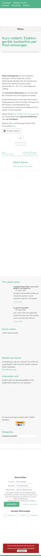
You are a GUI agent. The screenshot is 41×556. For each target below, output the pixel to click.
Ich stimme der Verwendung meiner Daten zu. (22, 501)
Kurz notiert (27, 154)
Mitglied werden (20, 3)
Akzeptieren (22, 551)
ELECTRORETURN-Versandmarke (26, 114)
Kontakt (26, 5)
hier (14, 126)
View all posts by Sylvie (24, 166)
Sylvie (4, 152)
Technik (34, 154)
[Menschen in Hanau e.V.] (20, 22)
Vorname (11, 482)
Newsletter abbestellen (29, 504)
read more (18, 302)
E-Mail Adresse (10, 490)
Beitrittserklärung (9, 369)
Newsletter (16, 5)
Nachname (11, 486)
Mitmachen (33, 152)
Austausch (25, 152)
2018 (11, 154)
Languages (6, 3)
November (6, 154)
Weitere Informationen (29, 548)
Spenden (5, 5)
